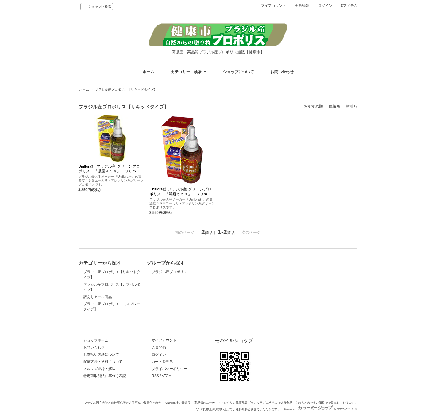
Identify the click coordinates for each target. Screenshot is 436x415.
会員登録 (302, 6)
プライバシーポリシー (169, 369)
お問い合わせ (282, 72)
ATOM (166, 376)
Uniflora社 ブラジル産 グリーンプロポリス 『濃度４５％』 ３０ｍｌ (109, 168)
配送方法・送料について (102, 362)
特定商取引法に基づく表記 (104, 376)
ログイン (325, 6)
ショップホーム (95, 340)
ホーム (148, 72)
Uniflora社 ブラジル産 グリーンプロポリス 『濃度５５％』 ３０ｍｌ (180, 191)
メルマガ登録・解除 (99, 369)
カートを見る (162, 362)
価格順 (334, 106)
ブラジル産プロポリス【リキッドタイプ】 (126, 89)
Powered (290, 409)
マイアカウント (273, 6)
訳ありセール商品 (97, 297)
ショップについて (238, 72)
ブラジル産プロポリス (169, 272)
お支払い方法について (101, 354)
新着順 (351, 106)
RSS (155, 376)
